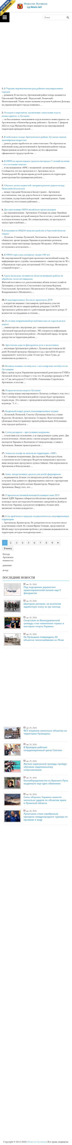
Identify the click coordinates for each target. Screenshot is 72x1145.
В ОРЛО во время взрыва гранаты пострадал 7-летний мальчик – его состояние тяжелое (35, 162)
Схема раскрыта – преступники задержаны (27, 432)
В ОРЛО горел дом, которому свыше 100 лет (27, 254)
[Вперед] (58, 542)
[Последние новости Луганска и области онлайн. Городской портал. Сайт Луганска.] (32, 5)
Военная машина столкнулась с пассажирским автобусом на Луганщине (35, 367)
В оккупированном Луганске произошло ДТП (28, 299)
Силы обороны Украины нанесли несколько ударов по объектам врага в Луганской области (45, 800)
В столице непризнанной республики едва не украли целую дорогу (33, 322)
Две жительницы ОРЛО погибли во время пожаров (30, 209)
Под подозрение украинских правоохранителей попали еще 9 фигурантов (42, 590)
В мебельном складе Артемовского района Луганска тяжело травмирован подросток (34, 138)
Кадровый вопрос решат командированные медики (31, 411)
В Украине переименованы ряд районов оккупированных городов (32, 90)
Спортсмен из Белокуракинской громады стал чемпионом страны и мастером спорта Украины (44, 623)
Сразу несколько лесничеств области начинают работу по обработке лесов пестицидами (32, 277)
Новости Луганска (37, 1141)
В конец (8, 548)
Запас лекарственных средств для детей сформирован (33, 474)
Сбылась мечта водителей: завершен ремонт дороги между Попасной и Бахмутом (33, 187)
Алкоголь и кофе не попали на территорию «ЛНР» (31, 453)
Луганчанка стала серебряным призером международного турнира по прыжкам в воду (46, 817)
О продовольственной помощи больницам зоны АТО (32, 495)
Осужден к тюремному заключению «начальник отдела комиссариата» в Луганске (31, 114)
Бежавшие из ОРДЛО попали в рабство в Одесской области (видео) (33, 232)
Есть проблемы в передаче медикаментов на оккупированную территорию (35, 517)
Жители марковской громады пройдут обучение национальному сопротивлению (45, 767)
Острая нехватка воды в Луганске (23, 390)
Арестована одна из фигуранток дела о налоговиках (32, 344)
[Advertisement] (36, 687)
